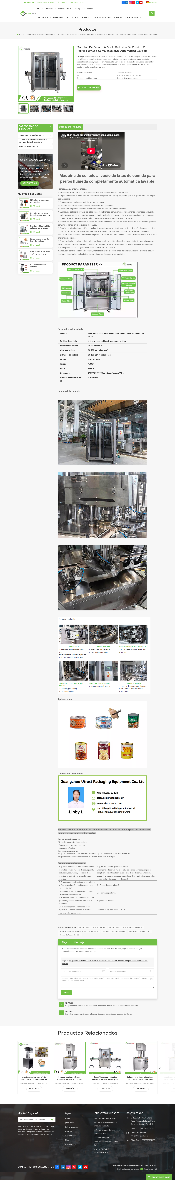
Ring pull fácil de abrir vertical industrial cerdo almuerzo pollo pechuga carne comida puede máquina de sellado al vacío (40, 253)
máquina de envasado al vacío (139, 931)
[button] (160, 1067)
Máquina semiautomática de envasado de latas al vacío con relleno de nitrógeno (69, 1078)
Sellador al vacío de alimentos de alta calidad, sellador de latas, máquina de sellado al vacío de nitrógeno (141, 1078)
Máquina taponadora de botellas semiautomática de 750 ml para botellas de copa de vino (40, 201)
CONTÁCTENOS (29, 183)
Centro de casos (102, 18)
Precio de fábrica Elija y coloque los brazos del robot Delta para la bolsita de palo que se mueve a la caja (40, 227)
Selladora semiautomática (104, 1137)
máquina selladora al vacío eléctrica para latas (125, 927)
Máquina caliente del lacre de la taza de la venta (107, 1131)
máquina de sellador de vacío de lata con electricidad (79, 931)
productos (69, 1123)
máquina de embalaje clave (58, 9)
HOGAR (39, 9)
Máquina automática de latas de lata (107, 1143)
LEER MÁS (35, 206)
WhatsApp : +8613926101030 (143, 1140)
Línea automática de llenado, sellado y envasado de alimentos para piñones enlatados (41, 240)
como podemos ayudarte (35, 159)
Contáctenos (70, 1135)
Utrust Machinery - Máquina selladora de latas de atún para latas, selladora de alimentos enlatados (105, 1078)
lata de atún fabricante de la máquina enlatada (105, 1124)
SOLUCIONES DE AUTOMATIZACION (102, 1150)
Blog (67, 1140)
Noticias (117, 18)
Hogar (67, 1118)
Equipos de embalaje (85, 9)
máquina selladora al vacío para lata (92, 927)
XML (118, 1169)
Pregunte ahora (90, 88)
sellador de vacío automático (70, 935)
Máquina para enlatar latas (105, 1118)
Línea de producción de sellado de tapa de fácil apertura (63, 18)
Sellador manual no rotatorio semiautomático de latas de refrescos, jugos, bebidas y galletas (39, 266)
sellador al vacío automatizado (114, 931)
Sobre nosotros (132, 18)
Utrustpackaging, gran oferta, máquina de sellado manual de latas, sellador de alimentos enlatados (34, 1078)
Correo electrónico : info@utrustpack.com (38, 2)
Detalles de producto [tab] (70, 127)
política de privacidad (130, 1169)
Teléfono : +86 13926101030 (72, 2)
